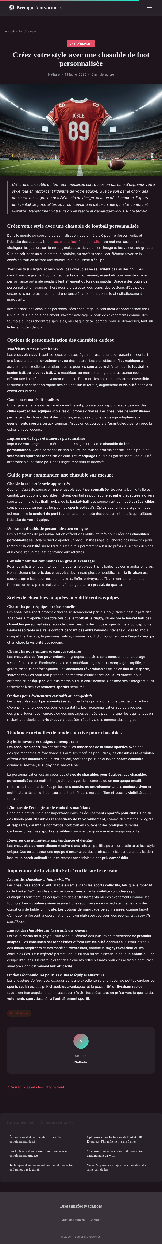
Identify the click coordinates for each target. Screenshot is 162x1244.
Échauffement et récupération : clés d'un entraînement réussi (35, 1139)
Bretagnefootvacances (35, 7)
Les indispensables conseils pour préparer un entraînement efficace (39, 1153)
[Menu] (149, 7)
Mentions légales (73, 1219)
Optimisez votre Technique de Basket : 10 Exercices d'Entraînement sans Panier (114, 1139)
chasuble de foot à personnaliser (76, 241)
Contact (95, 1219)
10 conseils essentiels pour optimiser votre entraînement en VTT (115, 1153)
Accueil (10, 31)
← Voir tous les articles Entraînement (35, 1087)
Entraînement (27, 31)
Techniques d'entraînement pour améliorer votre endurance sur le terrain (41, 1167)
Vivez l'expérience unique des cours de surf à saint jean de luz (117, 1167)
